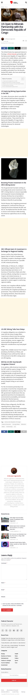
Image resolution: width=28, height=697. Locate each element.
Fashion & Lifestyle (6, 660)
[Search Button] (26, 2)
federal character (6, 424)
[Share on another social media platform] (24, 48)
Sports (16, 660)
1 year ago (5, 41)
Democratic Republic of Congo (12, 422)
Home (2, 7)
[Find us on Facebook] (2, 630)
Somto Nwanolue (15, 531)
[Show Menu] (2, 2)
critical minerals (11, 54)
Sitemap (23, 692)
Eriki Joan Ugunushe (10, 39)
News (6, 7)
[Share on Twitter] (17, 48)
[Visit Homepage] (14, 2)
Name (3, 582)
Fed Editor (13, 523)
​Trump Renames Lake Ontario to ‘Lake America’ (13, 643)
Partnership (9, 426)
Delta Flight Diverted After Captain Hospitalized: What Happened (16, 519)
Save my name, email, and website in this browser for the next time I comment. (13, 604)
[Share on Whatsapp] (11, 48)
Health (16, 653)
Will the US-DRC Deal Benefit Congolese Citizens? (10, 86)
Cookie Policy (15, 692)
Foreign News (16, 424)
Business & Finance (6, 656)
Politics (16, 658)
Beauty (3, 653)
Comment (4, 563)
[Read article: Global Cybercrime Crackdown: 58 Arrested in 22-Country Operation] (5, 528)
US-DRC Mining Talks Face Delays (8, 85)
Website (3, 596)
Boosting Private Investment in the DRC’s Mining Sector (11, 82)
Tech (16, 662)
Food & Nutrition (5, 662)
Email (3, 589)
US (15, 426)
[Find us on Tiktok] (17, 630)
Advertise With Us (5, 692)
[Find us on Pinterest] (21, 630)
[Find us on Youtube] (13, 630)
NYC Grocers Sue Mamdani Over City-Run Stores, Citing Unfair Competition (18, 535)
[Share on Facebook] (4, 48)
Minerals (23, 424)
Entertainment (4, 658)
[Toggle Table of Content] (22, 79)
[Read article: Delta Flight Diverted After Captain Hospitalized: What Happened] (5, 519)
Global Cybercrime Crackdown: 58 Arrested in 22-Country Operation (17, 527)
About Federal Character (12, 690)
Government (4, 665)
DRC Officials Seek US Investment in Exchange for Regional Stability (13, 83)
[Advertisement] (14, 143)
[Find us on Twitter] (6, 630)
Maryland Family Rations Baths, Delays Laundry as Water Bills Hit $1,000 (18, 544)
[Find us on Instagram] (10, 630)
